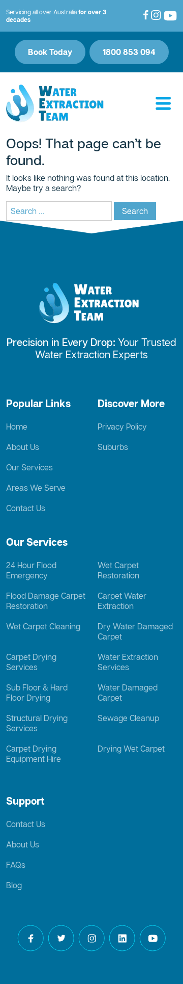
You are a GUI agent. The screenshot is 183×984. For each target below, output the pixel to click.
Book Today (50, 52)
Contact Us (25, 508)
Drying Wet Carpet (131, 748)
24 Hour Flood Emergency (31, 570)
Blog (14, 885)
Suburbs (113, 447)
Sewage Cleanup (128, 718)
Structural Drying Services (37, 723)
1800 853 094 (129, 52)
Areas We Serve (36, 488)
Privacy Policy (122, 426)
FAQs (15, 865)
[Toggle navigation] (163, 104)
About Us (22, 447)
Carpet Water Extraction (122, 601)
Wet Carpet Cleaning (43, 626)
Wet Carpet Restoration (118, 570)
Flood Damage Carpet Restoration (45, 601)
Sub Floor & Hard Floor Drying (37, 692)
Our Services (29, 467)
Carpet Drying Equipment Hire (33, 753)
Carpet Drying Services (31, 662)
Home (16, 426)
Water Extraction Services (128, 662)
